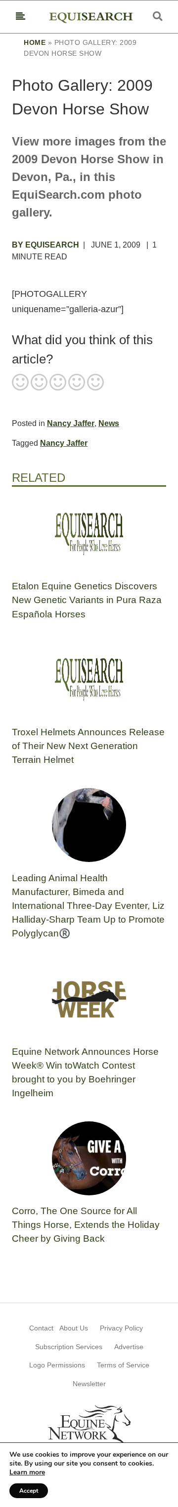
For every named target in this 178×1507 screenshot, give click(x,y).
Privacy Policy (121, 1328)
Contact (41, 1328)
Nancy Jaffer (70, 423)
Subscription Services (68, 1347)
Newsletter (89, 1384)
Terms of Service (123, 1365)
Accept (28, 1491)
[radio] (20, 383)
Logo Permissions (57, 1365)
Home (34, 42)
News (108, 423)
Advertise (128, 1347)
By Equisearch (45, 245)
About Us (73, 1328)
